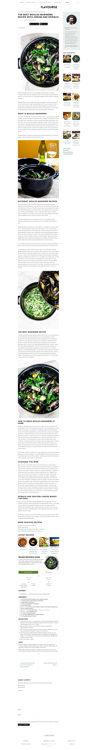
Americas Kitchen (67, 148)
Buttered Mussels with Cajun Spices (27, 525)
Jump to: (23, 27)
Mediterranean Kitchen (68, 152)
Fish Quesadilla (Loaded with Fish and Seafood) (30, 531)
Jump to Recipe (35, 24)
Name (20, 709)
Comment (21, 690)
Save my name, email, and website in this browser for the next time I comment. (39, 721)
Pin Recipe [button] (49, 572)
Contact (72, 744)
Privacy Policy (26, 744)
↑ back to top (49, 735)
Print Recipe (44, 24)
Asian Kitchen (66, 150)
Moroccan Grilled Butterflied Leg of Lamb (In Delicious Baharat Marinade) (27, 664)
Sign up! (43, 744)
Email (19, 714)
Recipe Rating (21, 685)
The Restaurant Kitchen (68, 153)
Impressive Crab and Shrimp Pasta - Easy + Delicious (31, 529)
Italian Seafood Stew (23, 527)
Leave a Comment (32, 19)
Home (19, 11)
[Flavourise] (49, 9)
